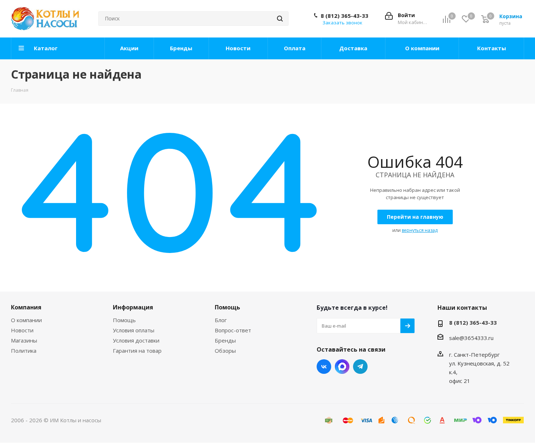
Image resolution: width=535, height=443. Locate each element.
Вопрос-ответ (233, 330)
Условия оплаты (133, 330)
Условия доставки (136, 340)
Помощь (124, 320)
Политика (23, 350)
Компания (26, 307)
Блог (221, 320)
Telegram (360, 366)
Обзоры (225, 350)
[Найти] (280, 18)
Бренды (225, 340)
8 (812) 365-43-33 (344, 15)
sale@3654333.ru (471, 337)
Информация (133, 307)
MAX (342, 366)
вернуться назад (419, 230)
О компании (26, 320)
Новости (22, 330)
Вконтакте (324, 366)
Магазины (24, 340)
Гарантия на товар (137, 350)
